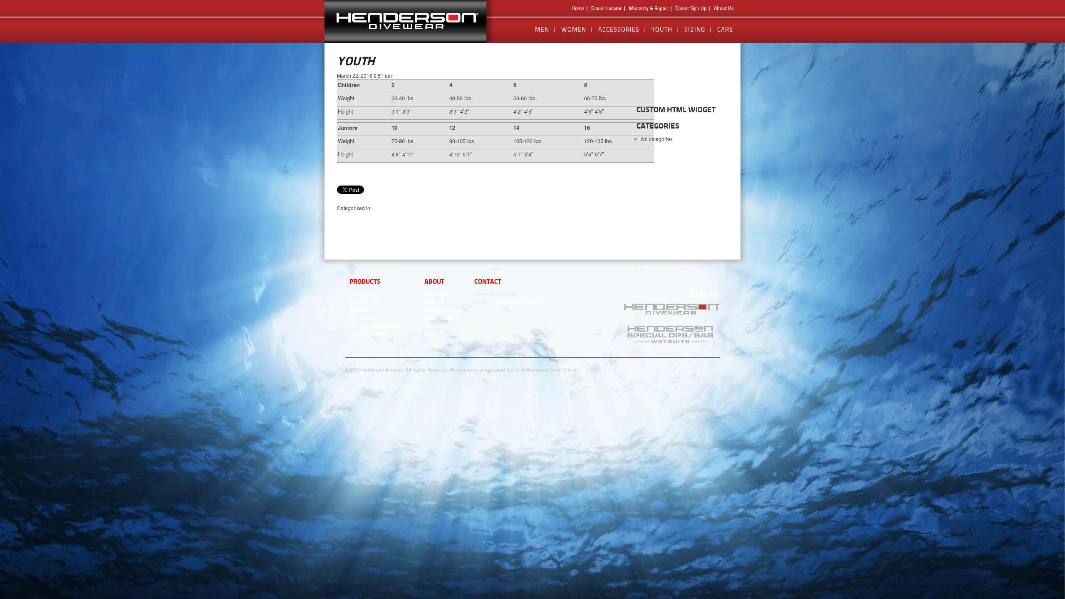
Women (573, 29)
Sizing (694, 29)
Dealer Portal (438, 326)
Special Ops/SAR (367, 334)
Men (542, 29)
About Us (724, 8)
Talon (355, 342)
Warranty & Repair (648, 8)
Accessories (618, 29)
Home (578, 8)
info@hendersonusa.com (515, 302)
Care (725, 29)
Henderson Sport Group (551, 370)
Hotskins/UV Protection (374, 326)
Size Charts (436, 294)
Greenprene (361, 294)
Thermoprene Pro (367, 302)
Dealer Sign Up (691, 8)
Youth (661, 29)
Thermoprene (363, 318)
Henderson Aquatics (413, 21)
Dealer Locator (606, 8)
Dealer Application (443, 334)
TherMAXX (360, 310)
